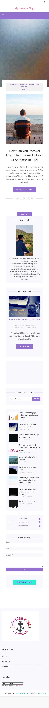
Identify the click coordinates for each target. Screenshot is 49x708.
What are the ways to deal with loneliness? (29, 436)
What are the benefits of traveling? (28, 458)
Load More (24, 214)
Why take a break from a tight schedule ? (24, 321)
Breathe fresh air (31, 327)
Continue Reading (24, 189)
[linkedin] (32, 198)
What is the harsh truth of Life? (28, 468)
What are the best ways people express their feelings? (28, 492)
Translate (19, 686)
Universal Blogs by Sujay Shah (24, 325)
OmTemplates (22, 693)
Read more (24, 347)
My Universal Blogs (24, 8)
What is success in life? (28, 501)
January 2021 (29, 518)
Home (4, 657)
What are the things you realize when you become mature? (28, 415)
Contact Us (6, 661)
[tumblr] (28, 198)
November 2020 (29, 526)
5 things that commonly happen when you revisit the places (29, 447)
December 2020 (29, 522)
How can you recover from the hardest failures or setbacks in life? (24, 155)
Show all (24, 89)
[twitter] (24, 198)
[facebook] (20, 198)
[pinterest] (17, 198)
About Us (5, 666)
